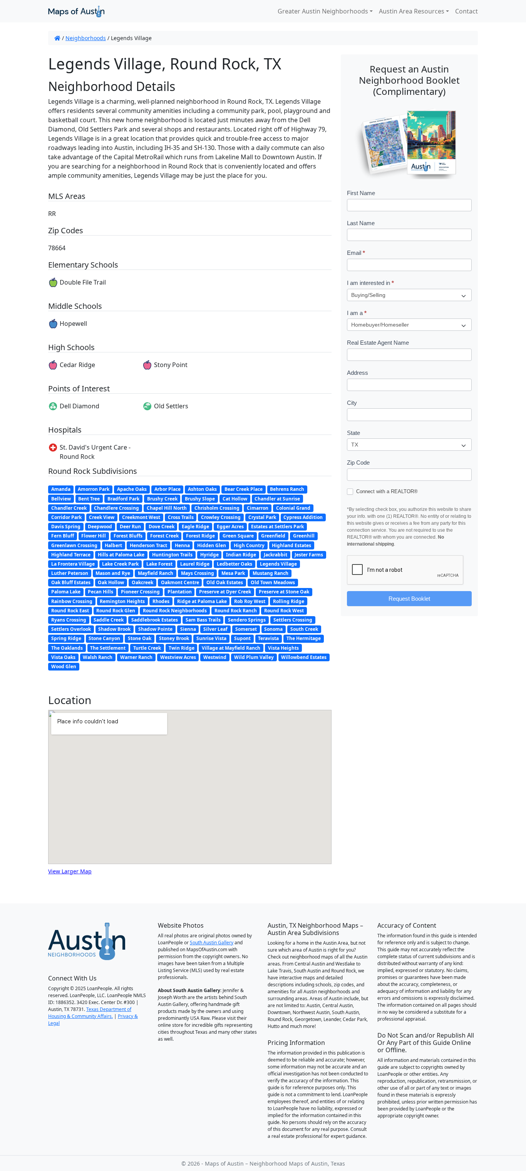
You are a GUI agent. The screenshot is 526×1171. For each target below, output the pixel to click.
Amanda (60, 489)
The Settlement (108, 648)
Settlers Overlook (71, 629)
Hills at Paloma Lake (121, 554)
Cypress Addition (303, 517)
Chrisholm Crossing (217, 508)
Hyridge (209, 554)
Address (357, 372)
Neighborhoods (85, 38)
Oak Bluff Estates (70, 582)
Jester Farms (309, 554)
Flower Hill (93, 535)
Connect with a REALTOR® (386, 491)
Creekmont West (141, 517)
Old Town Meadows (273, 582)
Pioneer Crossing (140, 591)
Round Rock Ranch (235, 610)
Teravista (268, 638)
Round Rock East (70, 610)
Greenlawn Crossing (74, 545)
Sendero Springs (247, 620)
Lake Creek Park (120, 564)
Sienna (188, 629)
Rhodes (160, 601)
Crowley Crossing (221, 517)
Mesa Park (233, 573)
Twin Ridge (181, 648)
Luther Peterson (69, 573)
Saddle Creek (109, 620)
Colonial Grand (293, 508)
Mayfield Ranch (155, 573)
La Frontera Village (73, 564)
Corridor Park (66, 517)
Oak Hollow (111, 582)
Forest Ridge (200, 535)
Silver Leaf (215, 629)
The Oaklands (67, 648)
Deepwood (100, 526)
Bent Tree (89, 498)
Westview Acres (178, 657)
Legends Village (278, 564)
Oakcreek (142, 582)
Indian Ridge (241, 554)
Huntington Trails (172, 554)
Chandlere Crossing (116, 508)
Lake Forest (159, 564)
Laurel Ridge (194, 564)
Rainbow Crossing (71, 601)
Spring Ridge (66, 638)
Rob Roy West (249, 601)
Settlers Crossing (292, 620)
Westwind (214, 657)
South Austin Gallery (211, 942)
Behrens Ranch (287, 489)
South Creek (304, 629)
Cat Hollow (235, 498)
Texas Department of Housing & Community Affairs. (89, 1012)
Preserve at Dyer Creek (225, 591)
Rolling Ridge (288, 601)
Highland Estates (291, 545)
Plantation (180, 591)
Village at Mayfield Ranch (231, 648)
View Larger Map (70, 871)
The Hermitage (303, 638)
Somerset (246, 629)
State (353, 433)
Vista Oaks (63, 657)
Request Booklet (409, 598)
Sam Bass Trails (203, 620)
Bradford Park (123, 498)
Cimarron (257, 508)
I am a (357, 313)
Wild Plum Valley (254, 657)
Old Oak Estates (224, 582)
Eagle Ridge (195, 526)
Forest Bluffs (128, 535)
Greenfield (273, 535)
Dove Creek (161, 526)
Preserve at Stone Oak (284, 591)
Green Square (238, 535)
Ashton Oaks (202, 489)
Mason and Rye (112, 573)
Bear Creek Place (243, 489)
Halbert (113, 545)
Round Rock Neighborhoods (175, 610)
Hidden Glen (211, 545)
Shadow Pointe (155, 629)
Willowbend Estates (304, 657)
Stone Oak (139, 638)
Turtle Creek (147, 648)
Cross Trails (181, 517)
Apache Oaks (132, 489)
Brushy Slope (200, 498)
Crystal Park (262, 517)
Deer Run (130, 526)
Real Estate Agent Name (378, 342)
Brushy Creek (162, 498)
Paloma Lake (65, 591)
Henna (182, 545)
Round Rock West (284, 610)
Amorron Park (93, 489)
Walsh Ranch (97, 657)
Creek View (101, 517)
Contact (466, 11)
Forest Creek (164, 535)
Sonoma (273, 629)
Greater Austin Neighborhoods (323, 11)
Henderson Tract (148, 545)
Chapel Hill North (167, 508)
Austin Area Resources (411, 11)
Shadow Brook (114, 629)
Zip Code (358, 462)
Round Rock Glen (115, 610)
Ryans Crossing (68, 620)
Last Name (361, 223)
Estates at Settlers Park (277, 526)
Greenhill (304, 535)
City (352, 402)
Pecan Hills (100, 591)
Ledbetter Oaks (234, 564)
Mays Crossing (197, 573)
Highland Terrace (70, 554)
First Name (361, 193)
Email (356, 252)
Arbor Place (167, 489)
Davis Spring (65, 526)
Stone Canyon (104, 638)
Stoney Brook (174, 638)
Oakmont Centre (180, 582)
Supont (242, 638)
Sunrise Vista (211, 638)
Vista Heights (283, 648)
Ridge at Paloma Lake (202, 601)
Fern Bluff (62, 535)
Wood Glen (63, 666)
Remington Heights (122, 601)
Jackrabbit (275, 554)
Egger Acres (230, 526)
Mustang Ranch (270, 573)
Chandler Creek (69, 508)
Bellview (61, 498)
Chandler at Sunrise (277, 498)
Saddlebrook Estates (154, 620)
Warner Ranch (136, 657)
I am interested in (370, 283)
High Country (249, 545)
